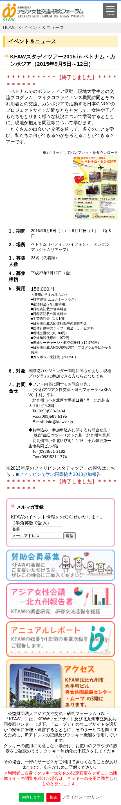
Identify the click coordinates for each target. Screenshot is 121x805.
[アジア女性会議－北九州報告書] (60, 602)
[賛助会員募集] (60, 566)
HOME (9, 27)
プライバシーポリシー (83, 797)
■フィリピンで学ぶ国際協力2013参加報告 (58, 474)
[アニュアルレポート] (60, 640)
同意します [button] (31, 797)
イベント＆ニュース (44, 27)
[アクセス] (60, 697)
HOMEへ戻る (47, 13)
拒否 (53, 797)
